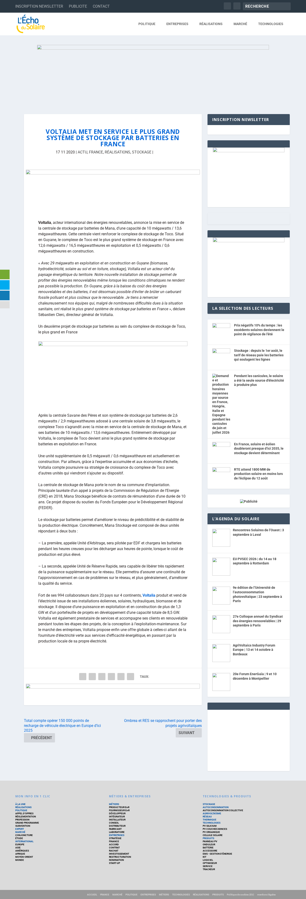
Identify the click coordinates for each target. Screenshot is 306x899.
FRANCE (96, 152)
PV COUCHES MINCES (215, 829)
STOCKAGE (141, 152)
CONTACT (101, 6)
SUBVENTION (22, 826)
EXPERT (19, 829)
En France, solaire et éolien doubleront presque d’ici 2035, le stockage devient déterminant (259, 448)
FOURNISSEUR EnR (119, 810)
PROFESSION (22, 819)
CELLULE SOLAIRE (213, 835)
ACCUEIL (92, 894)
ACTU (82, 152)
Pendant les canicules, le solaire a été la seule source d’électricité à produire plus (259, 380)
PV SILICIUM (210, 826)
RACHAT (113, 850)
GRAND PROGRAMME (27, 822)
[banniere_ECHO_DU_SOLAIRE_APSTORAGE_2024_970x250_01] (153, 75)
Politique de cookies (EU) (240, 894)
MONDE (19, 860)
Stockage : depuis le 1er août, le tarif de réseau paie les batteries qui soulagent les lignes (259, 355)
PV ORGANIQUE (211, 832)
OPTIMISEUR (210, 863)
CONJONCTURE (24, 835)
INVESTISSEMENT (119, 853)
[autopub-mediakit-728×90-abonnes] (113, 694)
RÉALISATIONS (211, 24)
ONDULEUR (209, 844)
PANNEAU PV (210, 841)
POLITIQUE (146, 24)
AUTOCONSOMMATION (216, 807)
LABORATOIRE (117, 832)
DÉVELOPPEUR (117, 813)
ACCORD (114, 844)
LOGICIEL (208, 860)
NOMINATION (116, 860)
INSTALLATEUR (117, 819)
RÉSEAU (207, 816)
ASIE (18, 847)
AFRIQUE (20, 853)
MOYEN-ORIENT (24, 857)
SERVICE (208, 866)
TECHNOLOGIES (270, 24)
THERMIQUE (209, 819)
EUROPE (19, 844)
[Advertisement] (248, 739)
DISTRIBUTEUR (117, 826)
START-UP (114, 863)
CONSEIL (114, 822)
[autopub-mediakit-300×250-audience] (248, 241)
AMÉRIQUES (22, 850)
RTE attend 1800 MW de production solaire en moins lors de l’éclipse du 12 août (258, 474)
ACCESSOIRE (210, 850)
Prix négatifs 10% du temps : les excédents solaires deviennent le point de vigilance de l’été (259, 329)
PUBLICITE (78, 6)
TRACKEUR (209, 869)
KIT (204, 857)
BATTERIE (208, 847)
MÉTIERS (114, 804)
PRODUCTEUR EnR (119, 807)
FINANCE (114, 841)
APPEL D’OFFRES (24, 813)
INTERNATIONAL (24, 841)
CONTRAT (114, 847)
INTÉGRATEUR (117, 816)
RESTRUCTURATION (120, 857)
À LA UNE (20, 804)
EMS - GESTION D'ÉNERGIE (217, 853)
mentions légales (266, 894)
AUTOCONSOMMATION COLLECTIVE (223, 810)
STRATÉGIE (115, 838)
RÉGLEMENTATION (25, 816)
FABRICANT (115, 829)
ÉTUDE (19, 838)
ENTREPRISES (177, 24)
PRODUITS (208, 838)
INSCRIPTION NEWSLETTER (39, 6)
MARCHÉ (240, 24)
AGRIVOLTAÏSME (212, 813)
